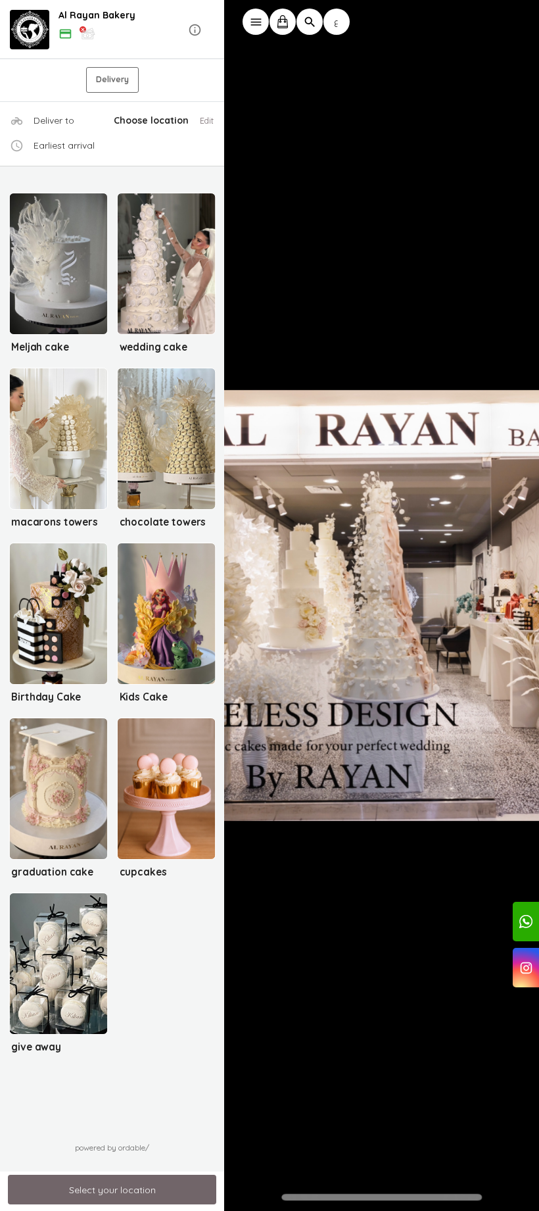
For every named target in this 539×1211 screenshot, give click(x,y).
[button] (112, 30)
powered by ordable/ (112, 1147)
